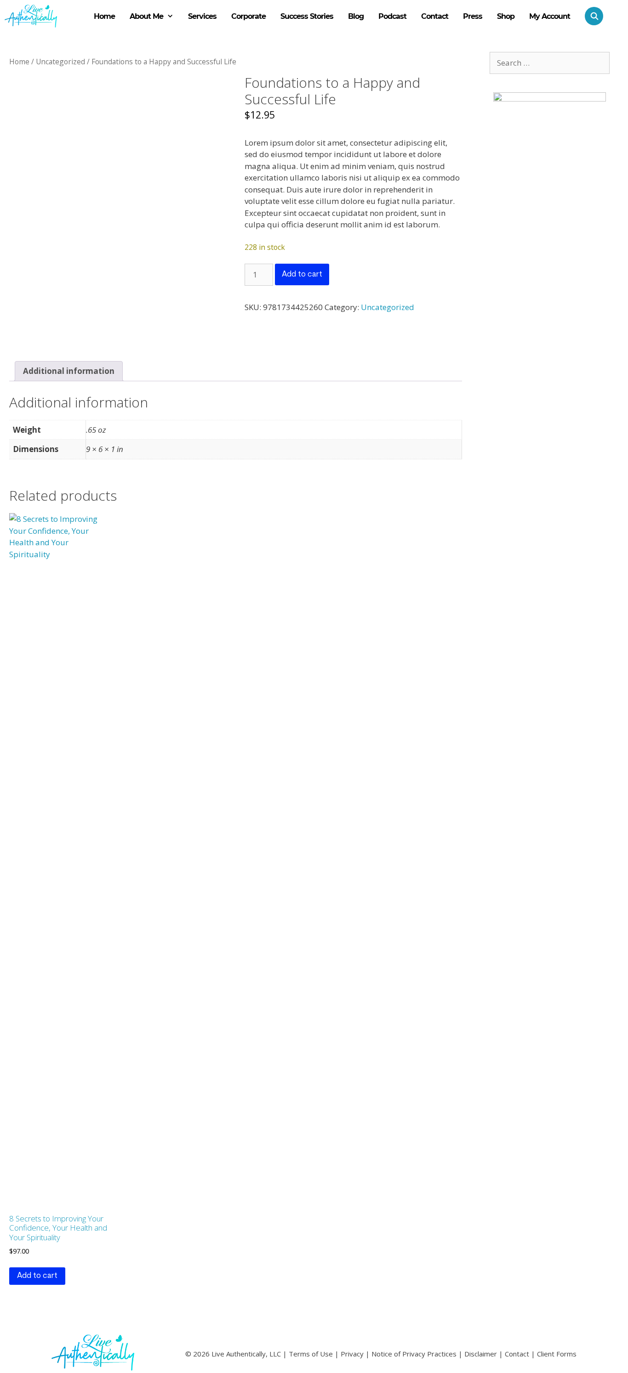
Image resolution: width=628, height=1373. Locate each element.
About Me (146, 16)
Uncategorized (60, 62)
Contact (434, 16)
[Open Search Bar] (590, 16)
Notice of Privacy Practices (414, 1353)
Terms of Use (311, 1353)
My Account (549, 16)
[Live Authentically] (31, 16)
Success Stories (306, 16)
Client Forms (557, 1353)
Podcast (392, 16)
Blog (356, 16)
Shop (505, 16)
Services (202, 16)
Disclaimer (480, 1353)
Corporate (248, 16)
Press (472, 16)
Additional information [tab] (68, 371)
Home (104, 16)
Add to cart (302, 274)
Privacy (352, 1353)
